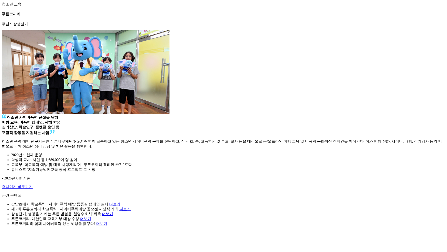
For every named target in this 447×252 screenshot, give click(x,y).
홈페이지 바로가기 (17, 187)
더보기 (114, 204)
